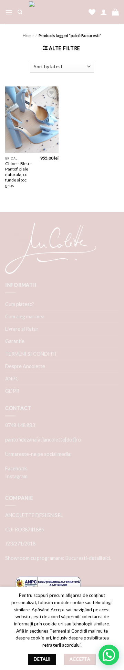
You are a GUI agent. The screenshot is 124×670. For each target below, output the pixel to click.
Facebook (16, 468)
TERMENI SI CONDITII (30, 354)
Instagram (16, 476)
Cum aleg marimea (24, 316)
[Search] (20, 12)
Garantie (14, 341)
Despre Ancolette (25, 366)
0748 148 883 (20, 425)
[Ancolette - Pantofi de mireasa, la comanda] (55, 12)
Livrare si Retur (22, 329)
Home (28, 35)
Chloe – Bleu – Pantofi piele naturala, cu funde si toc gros (18, 174)
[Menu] (9, 12)
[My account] (103, 12)
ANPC (12, 378)
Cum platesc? (19, 304)
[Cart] (115, 12)
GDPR (12, 391)
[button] (109, 655)
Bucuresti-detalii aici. (88, 558)
